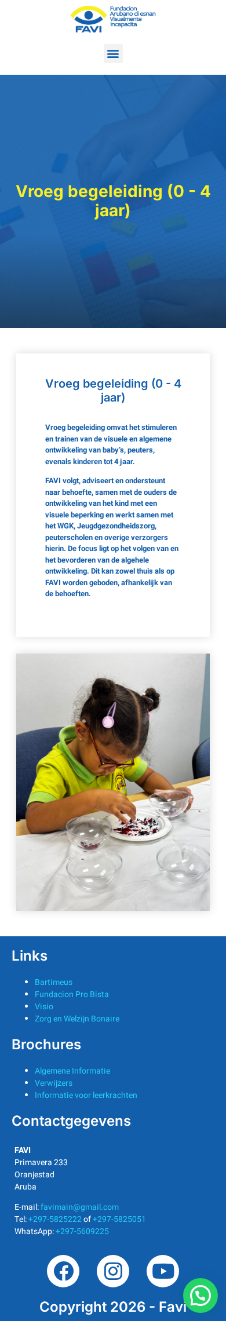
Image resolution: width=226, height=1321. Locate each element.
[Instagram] (113, 1271)
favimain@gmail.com (80, 1207)
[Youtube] (163, 1271)
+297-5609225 (82, 1231)
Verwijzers (53, 1083)
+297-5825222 (55, 1219)
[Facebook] (63, 1271)
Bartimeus (53, 982)
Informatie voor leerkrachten (86, 1095)
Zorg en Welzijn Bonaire (77, 1019)
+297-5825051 (119, 1219)
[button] (113, 53)
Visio (44, 1007)
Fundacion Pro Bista (72, 994)
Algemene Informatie (72, 1071)
